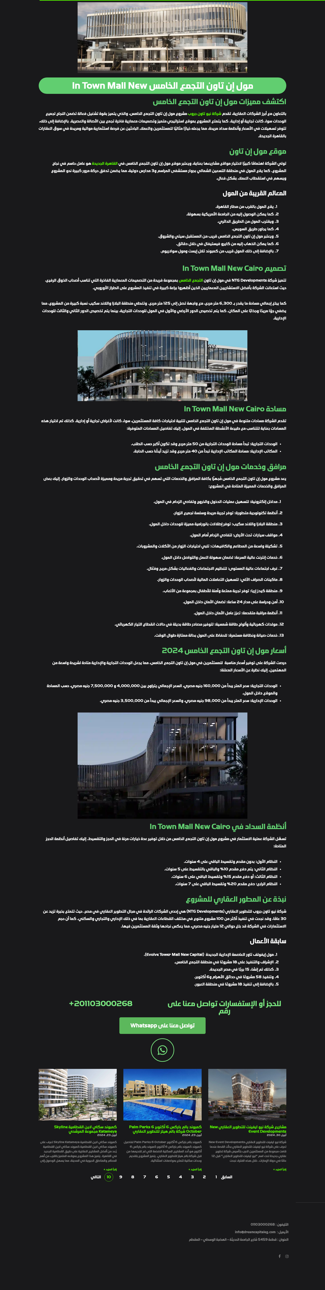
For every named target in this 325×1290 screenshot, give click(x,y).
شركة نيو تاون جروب (204, 114)
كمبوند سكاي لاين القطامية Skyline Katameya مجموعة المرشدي (85, 1129)
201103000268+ (100, 1004)
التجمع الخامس (191, 280)
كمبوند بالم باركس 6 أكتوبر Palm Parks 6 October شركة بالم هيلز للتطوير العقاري (165, 1129)
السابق (228, 1177)
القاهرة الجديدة (105, 163)
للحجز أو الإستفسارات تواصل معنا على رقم (224, 1007)
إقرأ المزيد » (279, 1169)
